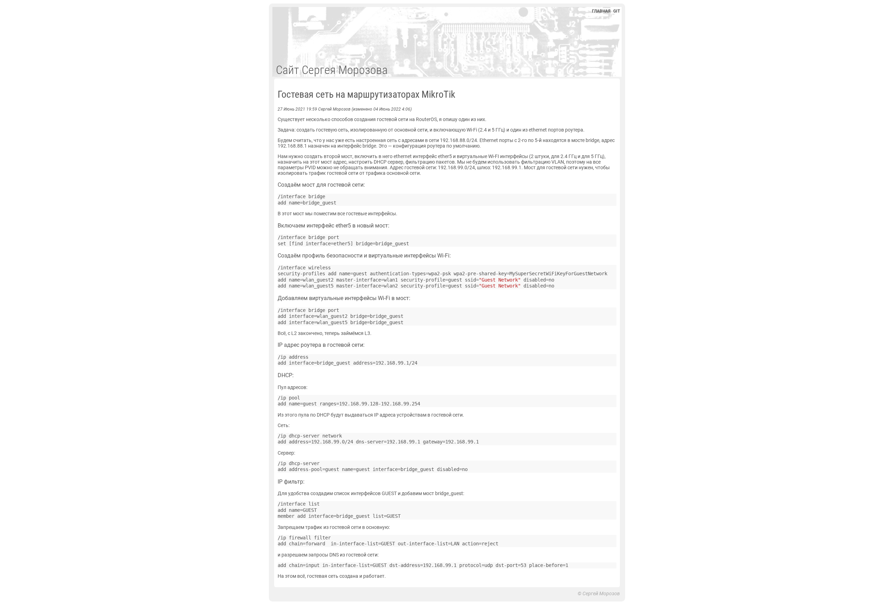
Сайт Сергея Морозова (332, 70)
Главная (601, 11)
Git (616, 11)
